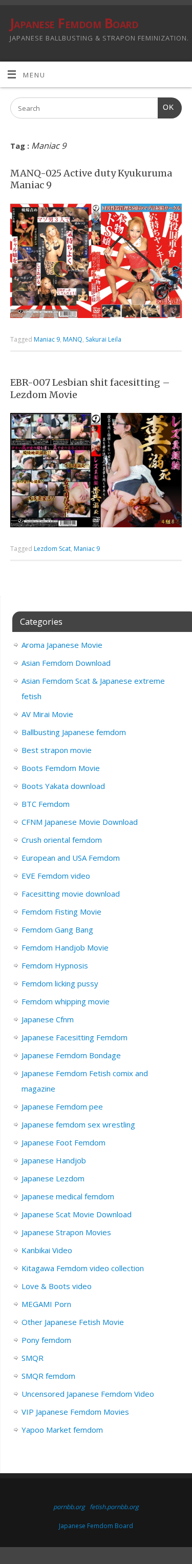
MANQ (72, 339)
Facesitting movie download (71, 893)
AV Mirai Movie (47, 714)
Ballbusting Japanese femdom (74, 732)
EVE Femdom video (56, 875)
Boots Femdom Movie (61, 768)
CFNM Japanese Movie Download (80, 822)
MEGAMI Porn (46, 1304)
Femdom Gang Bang (57, 929)
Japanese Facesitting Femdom (74, 1037)
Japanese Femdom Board (74, 23)
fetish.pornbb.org (114, 1506)
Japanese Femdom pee (62, 1106)
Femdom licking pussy (60, 983)
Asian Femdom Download (66, 663)
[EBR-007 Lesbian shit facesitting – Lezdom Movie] (96, 472)
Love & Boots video (57, 1286)
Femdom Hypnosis (55, 965)
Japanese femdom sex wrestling (78, 1124)
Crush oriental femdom (62, 840)
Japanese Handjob (54, 1160)
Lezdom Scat (52, 548)
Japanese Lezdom (53, 1178)
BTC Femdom (46, 804)
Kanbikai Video (47, 1250)
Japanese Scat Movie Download (77, 1214)
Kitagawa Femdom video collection (83, 1268)
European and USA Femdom (71, 858)
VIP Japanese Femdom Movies (75, 1412)
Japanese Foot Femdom (63, 1142)
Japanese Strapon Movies (66, 1232)
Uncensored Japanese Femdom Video (88, 1394)
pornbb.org (69, 1506)
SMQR (33, 1358)
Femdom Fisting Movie (61, 911)
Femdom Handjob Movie (65, 947)
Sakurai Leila (103, 339)
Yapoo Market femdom (62, 1429)
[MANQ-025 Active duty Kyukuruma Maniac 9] (96, 263)
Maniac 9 (47, 339)
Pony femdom (46, 1340)
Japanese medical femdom (68, 1196)
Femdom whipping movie (66, 1001)
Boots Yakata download (63, 786)
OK (166, 107)
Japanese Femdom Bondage (71, 1055)
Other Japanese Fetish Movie (73, 1322)
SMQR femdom (48, 1376)
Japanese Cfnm (48, 1019)
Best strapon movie (57, 750)
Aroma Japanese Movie (62, 645)
